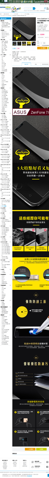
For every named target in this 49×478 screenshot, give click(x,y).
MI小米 (3, 289)
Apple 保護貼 (4, 116)
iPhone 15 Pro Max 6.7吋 (5, 190)
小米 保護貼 (4, 224)
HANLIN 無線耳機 (5, 92)
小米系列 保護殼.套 (5, 219)
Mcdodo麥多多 (4, 332)
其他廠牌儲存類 (4, 70)
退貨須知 (24, 462)
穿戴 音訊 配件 (4, 18)
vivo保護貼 (3, 272)
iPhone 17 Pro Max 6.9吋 (5, 135)
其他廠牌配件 (3, 274)
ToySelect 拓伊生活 (5, 341)
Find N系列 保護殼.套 (5, 230)
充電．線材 (3, 39)
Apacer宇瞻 (4, 65)
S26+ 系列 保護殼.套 (5, 245)
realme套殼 (3, 238)
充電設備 (3, 52)
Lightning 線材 (4, 45)
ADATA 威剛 (4, 63)
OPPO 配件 (3, 226)
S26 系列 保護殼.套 (5, 243)
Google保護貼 (4, 211)
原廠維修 (24, 464)
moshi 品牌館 (4, 335)
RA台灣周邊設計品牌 (5, 338)
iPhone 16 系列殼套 (5, 151)
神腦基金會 (5, 463)
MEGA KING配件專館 (5, 329)
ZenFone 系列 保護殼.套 (6, 200)
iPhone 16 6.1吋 (4, 149)
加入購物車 (43, 48)
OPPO (3, 78)
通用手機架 (3, 308)
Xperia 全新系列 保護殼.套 (6, 262)
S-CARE (42, 4)
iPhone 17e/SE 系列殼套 (6, 146)
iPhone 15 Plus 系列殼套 (6, 180)
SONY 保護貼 (4, 267)
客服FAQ (24, 463)
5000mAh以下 (4, 31)
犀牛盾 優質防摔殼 (5, 344)
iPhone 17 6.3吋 (4, 119)
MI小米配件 (3, 218)
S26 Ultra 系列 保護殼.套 (6, 246)
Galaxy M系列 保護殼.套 (6, 252)
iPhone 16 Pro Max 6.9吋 (5, 165)
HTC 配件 (3, 213)
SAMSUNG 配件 (4, 241)
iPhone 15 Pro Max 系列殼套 (6, 193)
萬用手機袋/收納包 (5, 311)
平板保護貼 (3, 295)
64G (2, 59)
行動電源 (2, 30)
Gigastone (3, 66)
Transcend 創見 (4, 69)
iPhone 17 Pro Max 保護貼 (6, 142)
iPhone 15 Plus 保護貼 (5, 182)
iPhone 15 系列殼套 (5, 175)
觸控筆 (3, 298)
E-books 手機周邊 (5, 322)
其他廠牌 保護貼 (4, 283)
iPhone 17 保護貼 (5, 122)
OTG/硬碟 (3, 56)
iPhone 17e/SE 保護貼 (5, 147)
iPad (28, 10)
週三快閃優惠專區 (5, 25)
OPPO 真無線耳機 (5, 98)
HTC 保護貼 (4, 216)
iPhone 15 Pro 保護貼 (5, 187)
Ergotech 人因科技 (5, 81)
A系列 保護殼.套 (4, 232)
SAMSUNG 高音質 (5, 99)
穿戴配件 (3, 86)
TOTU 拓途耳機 (4, 105)
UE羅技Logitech (4, 107)
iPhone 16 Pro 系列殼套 (6, 161)
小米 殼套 (3, 222)
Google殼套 (4, 209)
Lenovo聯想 (4, 288)
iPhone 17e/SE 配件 (5, 144)
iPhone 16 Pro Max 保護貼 (6, 171)
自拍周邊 (2, 300)
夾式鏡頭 (3, 303)
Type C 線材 (4, 44)
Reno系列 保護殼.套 (5, 227)
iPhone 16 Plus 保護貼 (5, 157)
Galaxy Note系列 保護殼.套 (6, 254)
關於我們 (5, 464)
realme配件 (3, 236)
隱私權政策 (5, 467)
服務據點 (4, 4)
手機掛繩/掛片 (4, 310)
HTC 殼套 (3, 214)
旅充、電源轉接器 (5, 42)
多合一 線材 (4, 48)
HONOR (3, 276)
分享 (14, 48)
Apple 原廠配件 (4, 117)
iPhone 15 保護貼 (5, 177)
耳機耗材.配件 (4, 111)
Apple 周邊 (3, 113)
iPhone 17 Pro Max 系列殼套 (6, 139)
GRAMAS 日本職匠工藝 (6, 323)
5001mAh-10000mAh (5, 33)
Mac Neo (31, 10)
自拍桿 (3, 302)
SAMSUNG (4, 80)
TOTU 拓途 (3, 339)
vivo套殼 (3, 271)
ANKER (3, 318)
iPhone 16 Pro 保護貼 (5, 162)
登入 (47, 7)
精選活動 (2, 20)
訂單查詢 (14, 464)
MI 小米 (3, 77)
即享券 (37, 10)
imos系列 (3, 326)
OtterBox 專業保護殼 (5, 336)
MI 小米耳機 (4, 96)
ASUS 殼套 (4, 204)
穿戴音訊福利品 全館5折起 (6, 27)
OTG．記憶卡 (3, 54)
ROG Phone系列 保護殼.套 (6, 202)
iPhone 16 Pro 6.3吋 (5, 159)
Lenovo (3, 277)
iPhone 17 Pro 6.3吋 (5, 129)
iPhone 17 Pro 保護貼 (5, 133)
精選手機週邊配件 (4, 307)
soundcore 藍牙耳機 (5, 102)
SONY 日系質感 (4, 101)
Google (3, 83)
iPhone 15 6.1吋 (4, 174)
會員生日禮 (15, 463)
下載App (1, 4)
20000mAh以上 (4, 36)
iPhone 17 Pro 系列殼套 (6, 131)
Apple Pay (47, 37)
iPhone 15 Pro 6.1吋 (5, 184)
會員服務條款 (5, 466)
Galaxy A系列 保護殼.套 (6, 250)
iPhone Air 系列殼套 (5, 126)
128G (2, 60)
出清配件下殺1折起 (5, 22)
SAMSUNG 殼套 (4, 256)
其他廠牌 (3, 109)
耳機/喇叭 (2, 88)
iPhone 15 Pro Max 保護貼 (6, 196)
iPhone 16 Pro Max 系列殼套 (6, 168)
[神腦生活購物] (10, 8)
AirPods (34, 10)
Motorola (3, 279)
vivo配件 (2, 269)
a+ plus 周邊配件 (5, 319)
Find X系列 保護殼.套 (5, 229)
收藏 (18, 48)
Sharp (3, 280)
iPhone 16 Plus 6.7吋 (5, 154)
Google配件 (3, 207)
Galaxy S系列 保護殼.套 (6, 249)
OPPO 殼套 (4, 233)
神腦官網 (5, 462)
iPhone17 (25, 10)
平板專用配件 (3, 285)
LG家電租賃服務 (42, 10)
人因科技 (3, 108)
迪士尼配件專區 (4, 342)
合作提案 (14, 466)
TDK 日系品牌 (4, 104)
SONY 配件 (3, 260)
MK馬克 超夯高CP (5, 331)
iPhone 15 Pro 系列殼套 (6, 185)
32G (2, 57)
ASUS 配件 (3, 198)
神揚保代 (8, 4)
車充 (2, 51)
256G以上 (3, 62)
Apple (3, 74)
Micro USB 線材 (4, 47)
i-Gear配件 (3, 325)
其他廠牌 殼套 (4, 281)
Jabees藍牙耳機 (4, 95)
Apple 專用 (3, 89)
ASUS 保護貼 (4, 206)
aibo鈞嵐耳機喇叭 (5, 91)
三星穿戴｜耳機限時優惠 (6, 23)
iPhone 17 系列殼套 (5, 121)
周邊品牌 (2, 314)
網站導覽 (5, 468)
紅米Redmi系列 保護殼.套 (6, 221)
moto (2, 291)
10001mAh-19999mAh (5, 34)
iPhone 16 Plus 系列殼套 (6, 156)
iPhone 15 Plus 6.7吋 (5, 179)
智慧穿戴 (2, 72)
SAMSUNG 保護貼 (5, 258)
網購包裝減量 (24, 466)
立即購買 (41, 449)
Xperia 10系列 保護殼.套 (6, 264)
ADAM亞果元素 (4, 316)
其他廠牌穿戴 (4, 84)
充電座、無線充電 (5, 41)
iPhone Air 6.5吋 (4, 124)
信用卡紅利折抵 (40, 37)
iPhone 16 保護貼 (5, 152)
